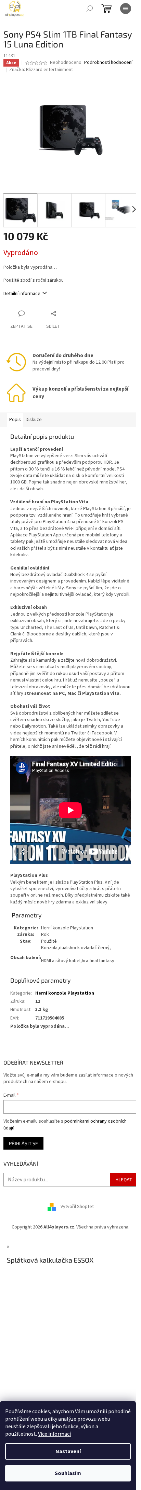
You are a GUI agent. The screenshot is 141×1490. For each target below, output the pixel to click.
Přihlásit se (23, 1143)
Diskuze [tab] (34, 419)
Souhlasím (68, 1473)
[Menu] (125, 8)
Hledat (123, 1179)
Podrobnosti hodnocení (108, 62)
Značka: (41, 69)
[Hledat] (90, 8)
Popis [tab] (15, 419)
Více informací (54, 1434)
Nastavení (68, 1451)
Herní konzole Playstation (64, 993)
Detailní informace (21, 293)
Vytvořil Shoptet (77, 1207)
